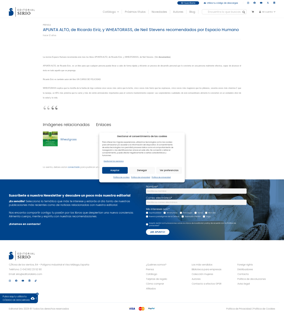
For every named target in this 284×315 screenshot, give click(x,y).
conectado (74, 167)
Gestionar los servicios (114, 161)
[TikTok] (36, 281)
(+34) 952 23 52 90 (31, 269)
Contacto (243, 274)
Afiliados (151, 288)
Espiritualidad (155, 212)
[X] (268, 3)
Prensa (47, 24)
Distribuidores (245, 269)
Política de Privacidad (238, 308)
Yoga (208, 216)
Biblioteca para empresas (206, 269)
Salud (200, 212)
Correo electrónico (159, 198)
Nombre (152, 186)
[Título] (50, 139)
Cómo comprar (155, 283)
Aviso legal (243, 283)
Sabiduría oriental (193, 216)
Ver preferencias (169, 170)
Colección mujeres (202, 274)
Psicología (187, 212)
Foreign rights (245, 264)
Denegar (142, 170)
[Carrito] (252, 12)
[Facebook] (255, 3)
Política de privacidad (140, 177)
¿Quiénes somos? (156, 264)
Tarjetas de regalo (156, 279)
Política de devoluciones (251, 279)
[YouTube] (261, 3)
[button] (117, 11)
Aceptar (115, 170)
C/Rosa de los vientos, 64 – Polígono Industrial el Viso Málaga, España (49, 264)
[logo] (22, 12)
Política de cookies (121, 177)
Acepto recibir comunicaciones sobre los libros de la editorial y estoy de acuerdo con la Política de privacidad (192, 224)
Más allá (212, 212)
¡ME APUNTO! (157, 232)
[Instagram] (248, 3)
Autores (196, 279)
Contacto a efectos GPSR (206, 283)
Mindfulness (172, 212)
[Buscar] (243, 11)
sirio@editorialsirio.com (29, 274)
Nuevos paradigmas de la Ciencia (164, 216)
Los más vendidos (202, 264)
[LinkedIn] (274, 3)
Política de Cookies (264, 308)
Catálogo (151, 274)
